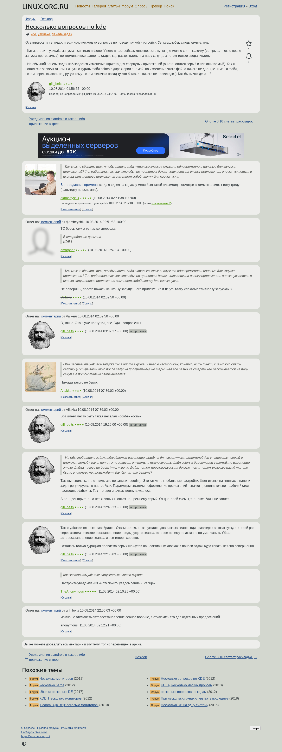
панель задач (62, 34)
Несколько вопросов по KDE (183, 678)
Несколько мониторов (56, 678)
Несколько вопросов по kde (65, 26)
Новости (82, 6)
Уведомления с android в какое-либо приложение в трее (57, 121)
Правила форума (48, 727)
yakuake (44, 34)
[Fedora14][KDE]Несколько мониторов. (68, 705)
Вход (253, 6)
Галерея (99, 6)
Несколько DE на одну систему (184, 705)
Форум (127, 6)
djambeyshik (69, 198)
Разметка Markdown (73, 727)
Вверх (255, 728)
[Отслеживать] (248, 56)
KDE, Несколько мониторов (60, 698)
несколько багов (51, 685)
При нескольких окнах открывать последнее (195, 698)
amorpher (67, 250)
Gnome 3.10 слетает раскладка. (229, 121)
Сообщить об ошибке (34, 732)
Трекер (156, 6)
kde (33, 34)
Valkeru (66, 297)
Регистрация (234, 6)
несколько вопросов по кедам (183, 692)
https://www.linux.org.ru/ (35, 736)
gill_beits (55, 84)
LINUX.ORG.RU (45, 6)
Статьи (114, 6)
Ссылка (31, 107)
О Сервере (28, 727)
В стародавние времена (79, 185)
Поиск (169, 6)
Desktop (46, 19)
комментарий (50, 222)
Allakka (65, 390)
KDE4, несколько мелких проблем (186, 685)
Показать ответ (70, 209)
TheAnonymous (72, 591)
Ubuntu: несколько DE (56, 692)
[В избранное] (248, 43)
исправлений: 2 (161, 203)
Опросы (141, 6)
